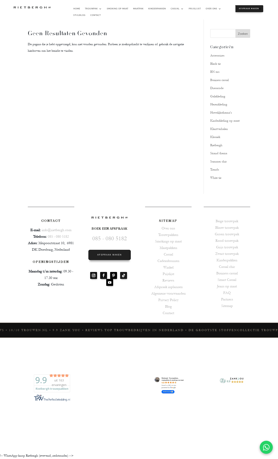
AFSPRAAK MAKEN (249, 8)
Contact (168, 313)
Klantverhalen (219, 129)
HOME (76, 8)
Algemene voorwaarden (168, 293)
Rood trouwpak (226, 241)
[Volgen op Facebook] (103, 275)
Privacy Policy (168, 300)
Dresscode (216, 88)
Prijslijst (168, 274)
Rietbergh (216, 145)
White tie (215, 178)
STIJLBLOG (79, 15)
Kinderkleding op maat (225, 121)
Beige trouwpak (227, 221)
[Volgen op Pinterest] (113, 275)
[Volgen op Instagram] (93, 275)
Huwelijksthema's (221, 112)
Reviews (168, 280)
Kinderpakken (227, 260)
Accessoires (217, 55)
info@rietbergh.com (56, 230)
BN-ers (214, 72)
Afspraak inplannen (168, 287)
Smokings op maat (168, 241)
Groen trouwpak (227, 234)
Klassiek (215, 137)
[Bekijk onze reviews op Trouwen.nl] (108, 403)
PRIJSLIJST (195, 8)
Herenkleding (218, 104)
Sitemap (227, 306)
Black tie (215, 64)
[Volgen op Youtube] (109, 282)
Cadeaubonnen (168, 261)
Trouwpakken (168, 235)
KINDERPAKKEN (157, 8)
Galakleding (217, 96)
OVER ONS (211, 8)
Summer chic (218, 161)
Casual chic (227, 267)
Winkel (168, 267)
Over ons (168, 228)
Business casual (219, 80)
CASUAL (175, 8)
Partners (227, 299)
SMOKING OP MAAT (117, 8)
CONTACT (95, 15)
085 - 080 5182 (58, 236)
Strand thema (218, 153)
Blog (168, 306)
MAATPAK (138, 8)
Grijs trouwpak (227, 247)
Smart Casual (227, 280)
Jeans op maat (227, 286)
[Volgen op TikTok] (123, 275)
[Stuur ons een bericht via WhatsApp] (266, 447)
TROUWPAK (91, 8)
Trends (214, 169)
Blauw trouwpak (227, 227)
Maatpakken (168, 248)
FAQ (227, 293)
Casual (168, 254)
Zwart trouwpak (227, 254)
